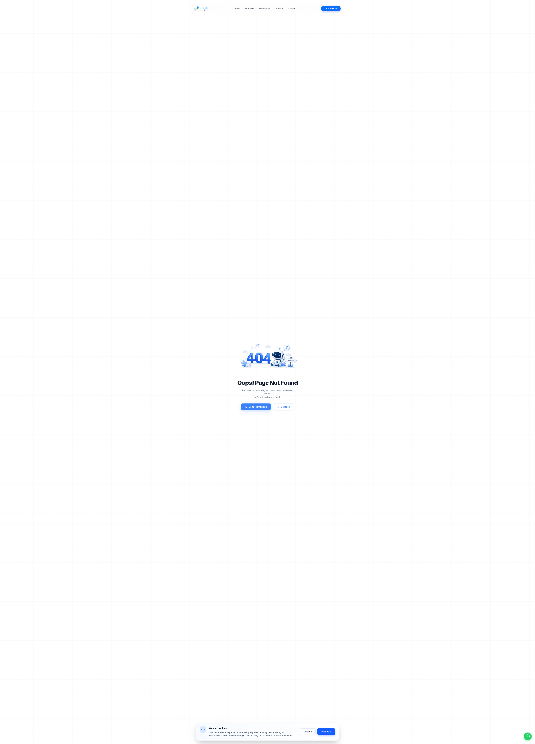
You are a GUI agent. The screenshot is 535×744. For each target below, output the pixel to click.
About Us (249, 8)
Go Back (285, 406)
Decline (308, 731)
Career (291, 8)
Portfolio (279, 8)
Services (263, 8)
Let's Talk (329, 8)
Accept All (326, 731)
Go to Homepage (258, 406)
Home (237, 8)
